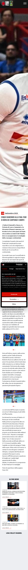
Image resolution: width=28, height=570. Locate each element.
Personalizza (13, 299)
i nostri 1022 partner (10, 276)
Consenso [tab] (4, 268)
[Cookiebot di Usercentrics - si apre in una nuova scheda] (16, 265)
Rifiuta (14, 304)
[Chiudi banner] (25, 264)
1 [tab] (13, 349)
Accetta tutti (14, 294)
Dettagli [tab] (11, 268)
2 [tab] (15, 349)
